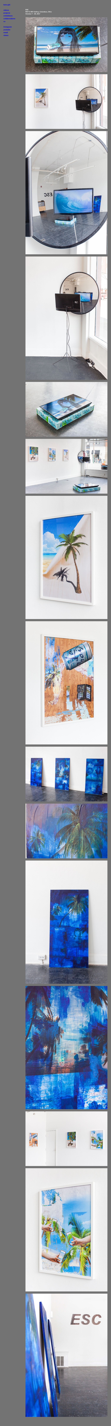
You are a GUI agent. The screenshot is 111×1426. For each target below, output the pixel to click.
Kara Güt (6, 5)
